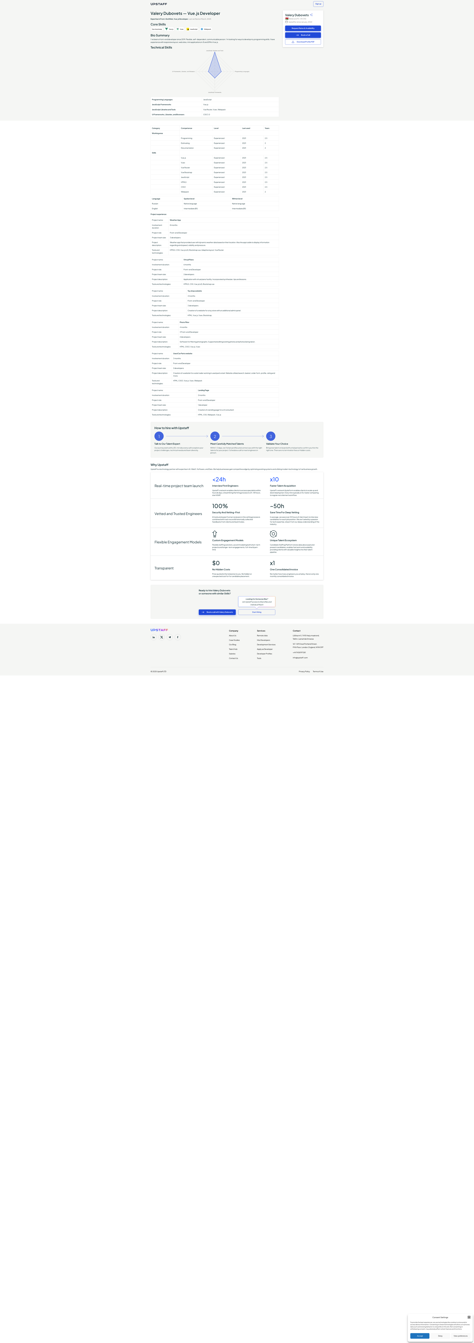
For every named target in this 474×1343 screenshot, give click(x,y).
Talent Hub (233, 649)
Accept (420, 1336)
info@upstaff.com (300, 657)
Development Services (266, 644)
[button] (469, 1317)
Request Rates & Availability (303, 28)
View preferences (461, 1336)
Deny (440, 1336)
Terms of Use (318, 671)
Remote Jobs (262, 635)
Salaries (232, 653)
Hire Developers (263, 640)
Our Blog (232, 644)
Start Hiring (256, 612)
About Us (232, 635)
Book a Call (305, 34)
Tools (259, 658)
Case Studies (234, 640)
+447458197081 (299, 652)
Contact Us (233, 658)
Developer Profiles (264, 653)
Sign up (318, 3)
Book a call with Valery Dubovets (220, 612)
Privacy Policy (304, 671)
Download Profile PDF (305, 41)
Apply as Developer (265, 649)
